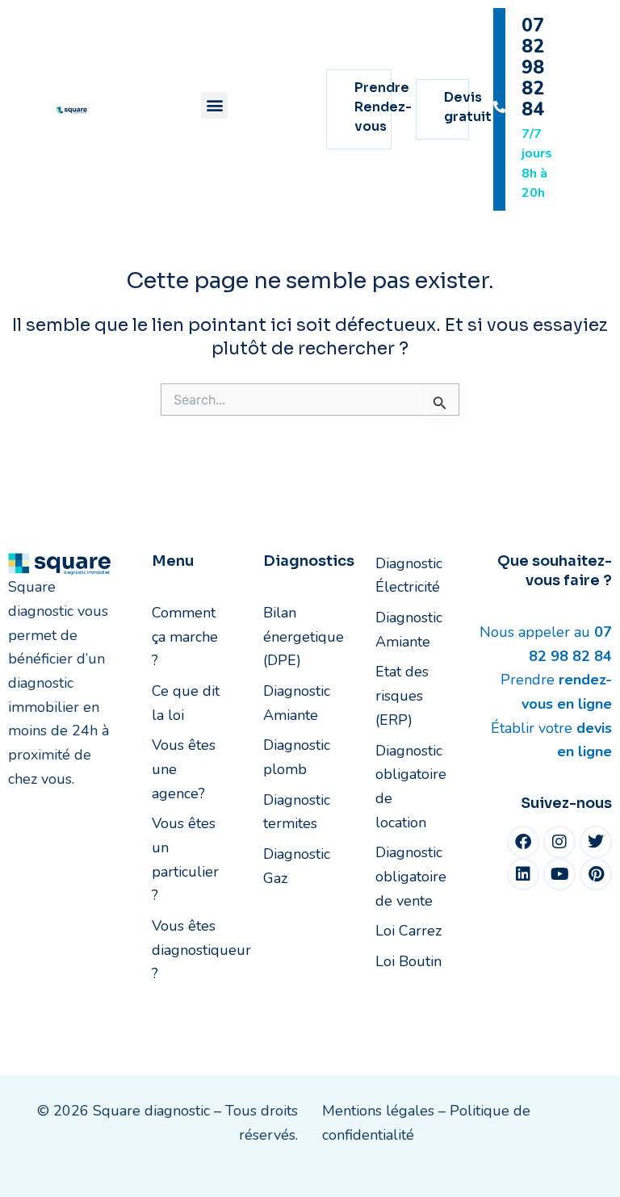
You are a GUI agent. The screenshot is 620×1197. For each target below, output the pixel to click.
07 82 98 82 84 (533, 67)
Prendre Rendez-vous (383, 107)
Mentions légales (378, 1110)
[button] (214, 105)
